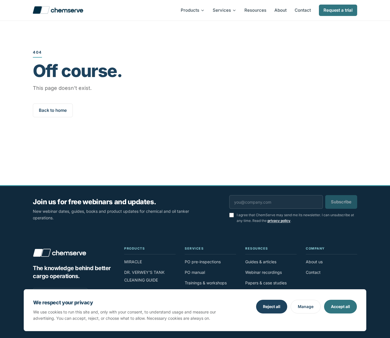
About (280, 10)
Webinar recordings (263, 272)
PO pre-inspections (203, 261)
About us (314, 261)
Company (315, 248)
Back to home (53, 110)
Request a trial (338, 10)
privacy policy (279, 220)
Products (190, 10)
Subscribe (341, 202)
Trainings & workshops (206, 282)
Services (222, 10)
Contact (303, 10)
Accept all (340, 306)
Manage (305, 306)
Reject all (271, 306)
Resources (255, 10)
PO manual (195, 272)
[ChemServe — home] (58, 10)
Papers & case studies (266, 282)
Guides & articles (260, 261)
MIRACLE (133, 261)
